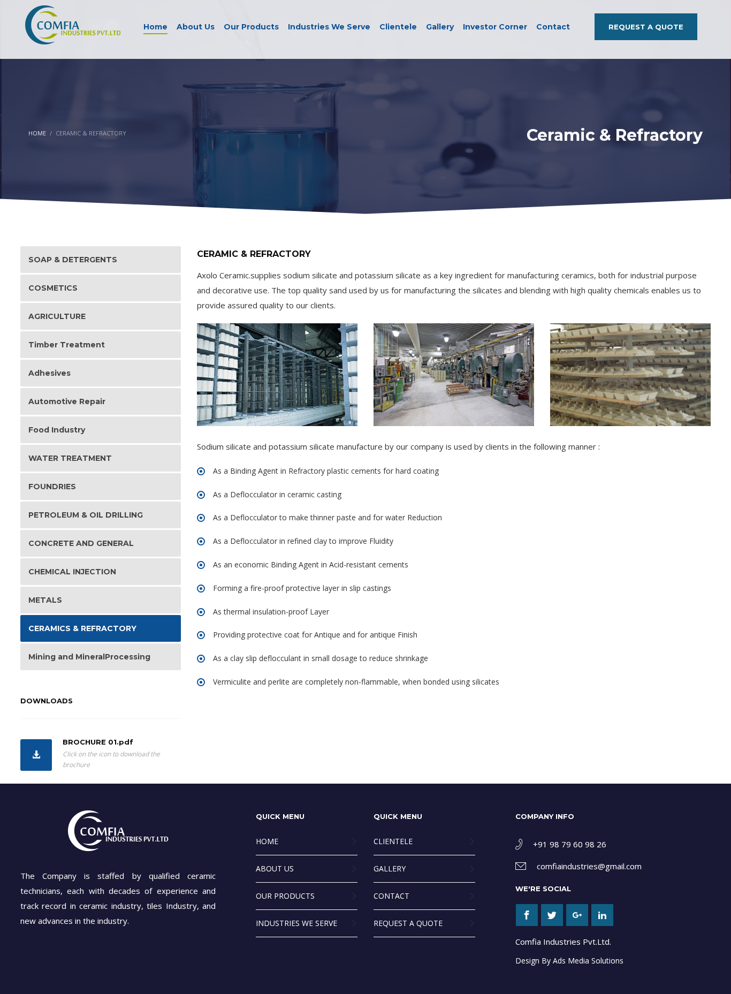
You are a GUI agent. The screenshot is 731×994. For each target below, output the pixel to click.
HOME (37, 133)
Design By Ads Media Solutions (569, 960)
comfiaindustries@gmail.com (589, 866)
